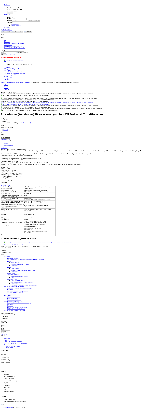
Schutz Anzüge (11, 273)
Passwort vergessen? (16, 25)
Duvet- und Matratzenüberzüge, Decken (17, 291)
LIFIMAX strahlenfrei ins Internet (16, 309)
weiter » (6, 88)
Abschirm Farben (11, 294)
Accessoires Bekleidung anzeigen (19, 276)
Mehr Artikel (4, 334)
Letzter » (6, 89)
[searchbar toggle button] (28, 31)
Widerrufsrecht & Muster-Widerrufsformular (15, 343)
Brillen (12, 277)
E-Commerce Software (7, 407)
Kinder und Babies (12, 279)
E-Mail (9, 19)
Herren (9, 267)
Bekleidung (7, 42)
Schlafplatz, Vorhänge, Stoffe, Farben (14, 43)
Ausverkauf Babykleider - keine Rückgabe (22, 282)
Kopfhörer (10, 306)
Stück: (2, 132)
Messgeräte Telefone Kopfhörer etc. (13, 46)
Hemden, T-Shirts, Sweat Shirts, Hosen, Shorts (23, 270)
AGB (5, 344)
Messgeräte (10, 304)
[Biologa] (5, 325)
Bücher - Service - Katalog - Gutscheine (14, 48)
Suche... (27, 52)
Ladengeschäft (12, 75)
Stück (2, 134)
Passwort (9, 20)
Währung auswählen (12, 9)
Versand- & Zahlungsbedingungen (13, 341)
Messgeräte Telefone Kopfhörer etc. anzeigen (19, 303)
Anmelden (5, 318)
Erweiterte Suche (10, 54)
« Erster (6, 85)
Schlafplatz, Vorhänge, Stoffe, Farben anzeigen (19, 288)
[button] (7, 5)
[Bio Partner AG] (5, 324)
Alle (5, 40)
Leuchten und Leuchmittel (14, 300)
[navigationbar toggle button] (6, 31)
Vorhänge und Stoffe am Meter (15, 292)
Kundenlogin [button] (7, 14)
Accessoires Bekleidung (13, 274)
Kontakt (6, 340)
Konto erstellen (15, 24)
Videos (6, 75)
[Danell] (5, 328)
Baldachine (10, 289)
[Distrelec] (5, 330)
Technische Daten (8, 145)
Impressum (7, 338)
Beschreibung (7, 143)
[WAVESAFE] (6, 30)
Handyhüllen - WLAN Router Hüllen (17, 307)
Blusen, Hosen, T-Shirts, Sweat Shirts (20, 264)
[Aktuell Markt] (5, 322)
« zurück (6, 86)
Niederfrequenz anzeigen (13, 297)
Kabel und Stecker (12, 298)
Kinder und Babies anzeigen (18, 280)
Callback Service (8, 347)
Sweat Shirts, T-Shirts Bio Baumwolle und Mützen (24, 285)
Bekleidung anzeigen (12, 258)
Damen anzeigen (15, 262)
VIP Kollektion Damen (38, 259)
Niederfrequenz (8, 45)
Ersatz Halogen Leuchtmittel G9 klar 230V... (12, 245)
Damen (9, 261)
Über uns (18, 75)
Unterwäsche (14, 265)
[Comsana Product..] (5, 327)
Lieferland (10, 11)
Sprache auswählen (12, 8)
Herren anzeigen (15, 268)
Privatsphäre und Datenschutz (12, 346)
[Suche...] (20, 52)
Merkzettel (7, 27)
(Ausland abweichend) (25, 123)
